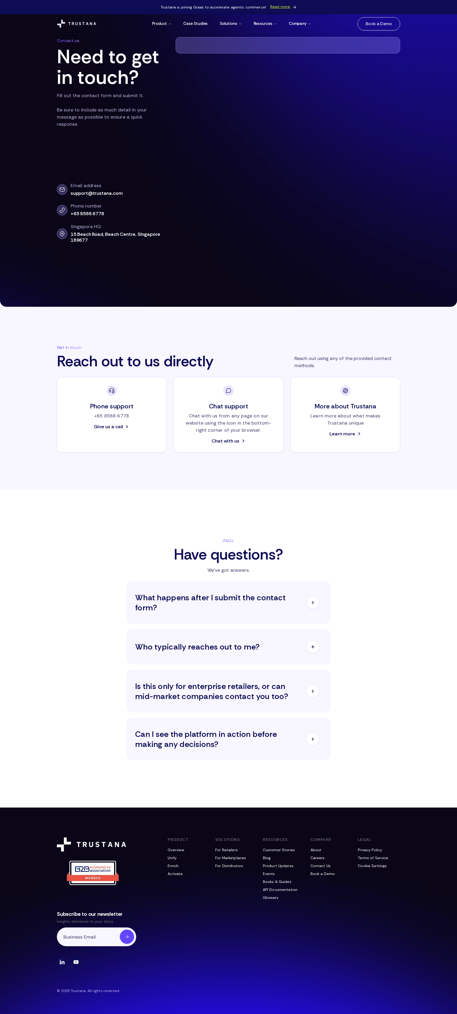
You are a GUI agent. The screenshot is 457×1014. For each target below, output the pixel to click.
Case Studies (195, 23)
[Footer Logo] (92, 844)
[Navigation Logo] (77, 23)
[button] (162, 23)
